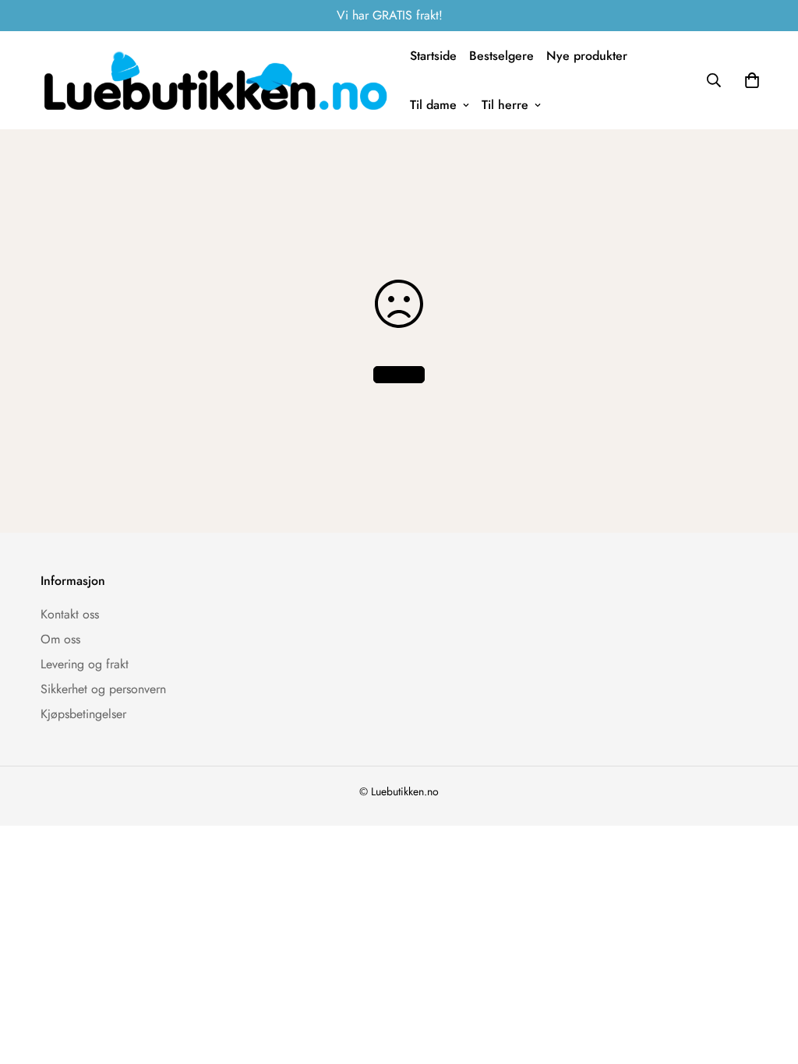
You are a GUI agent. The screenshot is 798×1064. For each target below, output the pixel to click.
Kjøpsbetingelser (83, 714)
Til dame (433, 105)
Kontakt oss (70, 614)
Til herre (505, 105)
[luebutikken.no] (216, 80)
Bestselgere (501, 56)
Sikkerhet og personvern (103, 689)
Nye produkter (586, 56)
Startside (433, 56)
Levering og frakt (85, 664)
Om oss (60, 639)
